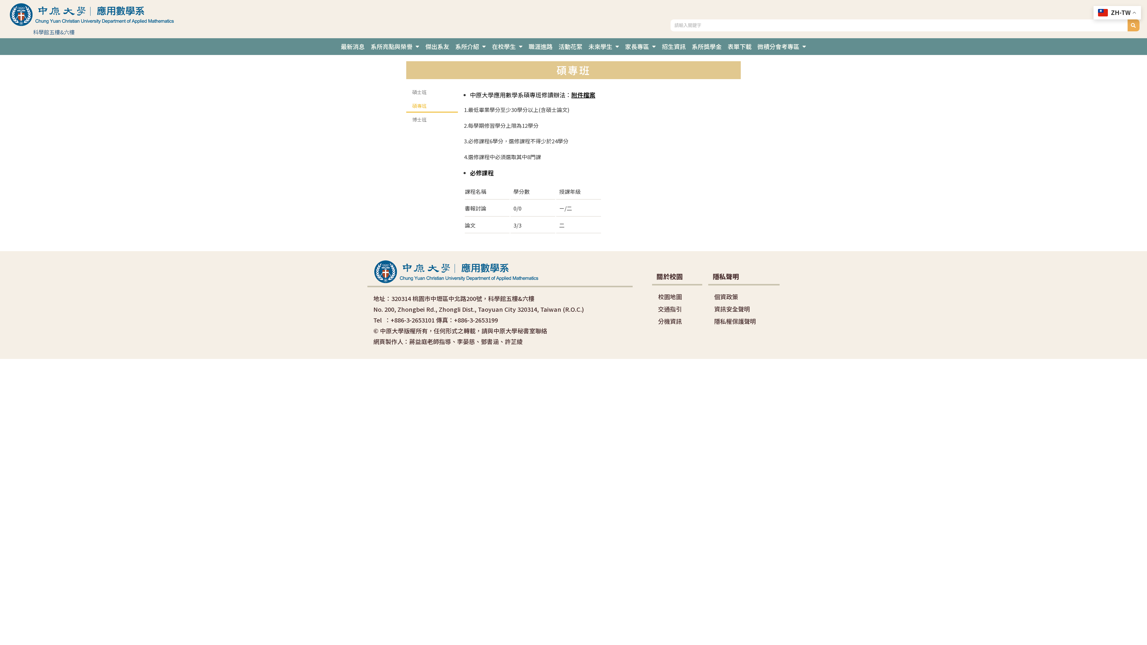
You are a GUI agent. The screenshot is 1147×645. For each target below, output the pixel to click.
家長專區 (637, 46)
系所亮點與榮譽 (392, 46)
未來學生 (600, 46)
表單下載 (740, 46)
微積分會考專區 (778, 46)
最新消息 (353, 46)
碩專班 (419, 105)
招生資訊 (674, 46)
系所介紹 (467, 46)
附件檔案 (583, 94)
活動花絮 (570, 46)
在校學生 (504, 46)
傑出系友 (437, 46)
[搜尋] (1134, 25)
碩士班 (419, 92)
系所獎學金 (707, 46)
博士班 (419, 119)
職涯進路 (541, 46)
